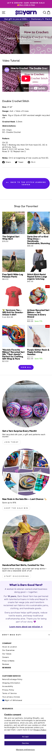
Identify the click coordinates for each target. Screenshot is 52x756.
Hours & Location (9, 647)
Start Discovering (16, 576)
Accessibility (7, 686)
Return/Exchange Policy (12, 679)
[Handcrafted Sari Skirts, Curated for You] (26, 538)
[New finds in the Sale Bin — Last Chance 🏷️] (26, 472)
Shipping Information (11, 683)
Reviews (5, 664)
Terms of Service (9, 693)
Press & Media (8, 661)
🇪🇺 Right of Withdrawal (12, 700)
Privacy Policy (39, 730)
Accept (25, 737)
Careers (5, 657)
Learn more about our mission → (26, 626)
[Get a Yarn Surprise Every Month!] (26, 403)
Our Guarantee (8, 650)
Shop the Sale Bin (16, 508)
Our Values (6, 654)
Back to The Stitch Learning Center (28, 183)
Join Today (11, 442)
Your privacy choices (11, 697)
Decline (25, 743)
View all (26, 367)
